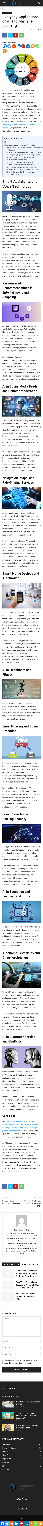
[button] (4, 3)
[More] (5, 51)
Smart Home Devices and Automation (22, 157)
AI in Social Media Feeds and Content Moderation (26, 152)
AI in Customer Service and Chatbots (22, 172)
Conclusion (16, 174)
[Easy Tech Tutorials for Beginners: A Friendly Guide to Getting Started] (8, 1285)
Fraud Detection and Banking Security (21, 164)
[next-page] (7, 1305)
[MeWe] (28, 46)
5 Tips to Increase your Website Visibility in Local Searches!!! (26, 1415)
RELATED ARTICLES (11, 1264)
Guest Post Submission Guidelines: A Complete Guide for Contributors (26, 1273)
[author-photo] (21, 1226)
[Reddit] (14, 46)
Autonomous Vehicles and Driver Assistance (24, 169)
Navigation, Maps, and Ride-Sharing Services (24, 155)
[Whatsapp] (37, 46)
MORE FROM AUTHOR (30, 1264)
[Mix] (33, 46)
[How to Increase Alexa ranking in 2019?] (8, 1404)
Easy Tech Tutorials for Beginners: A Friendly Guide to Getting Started (28, 1285)
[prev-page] (3, 1305)
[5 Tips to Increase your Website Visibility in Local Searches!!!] (8, 1415)
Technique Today (21, 1230)
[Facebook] (4, 35)
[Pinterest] (15, 35)
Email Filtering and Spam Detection (21, 162)
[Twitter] (10, 35)
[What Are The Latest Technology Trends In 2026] (8, 1296)
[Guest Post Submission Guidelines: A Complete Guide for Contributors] (8, 1273)
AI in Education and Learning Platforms (22, 167)
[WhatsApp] (21, 35)
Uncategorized (14, 9)
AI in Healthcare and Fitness (18, 160)
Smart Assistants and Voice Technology (20, 145)
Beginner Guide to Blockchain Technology (11, 1202)
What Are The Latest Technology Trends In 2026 (32, 1203)
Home (4, 9)
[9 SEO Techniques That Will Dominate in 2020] (8, 1427)
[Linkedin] (19, 46)
